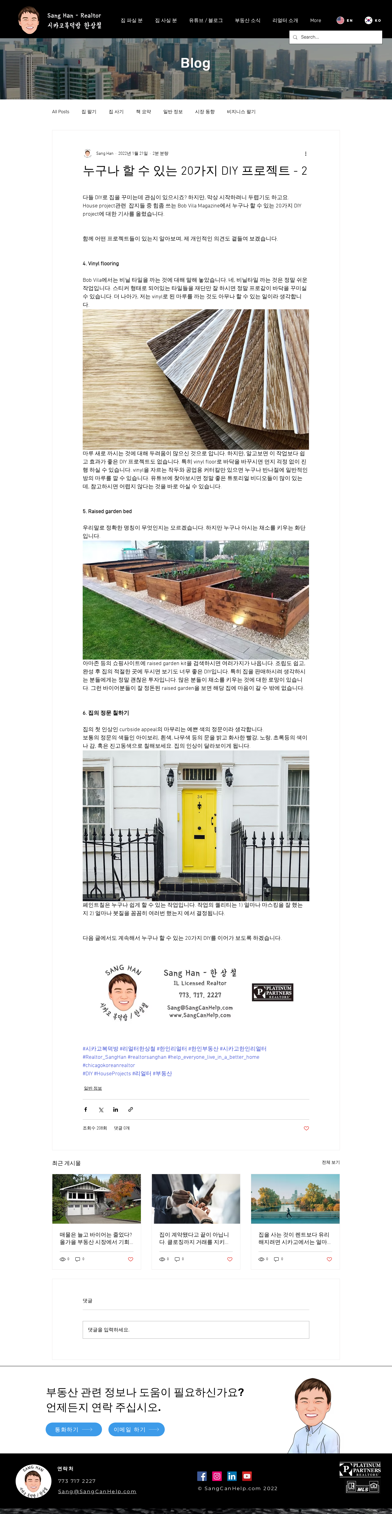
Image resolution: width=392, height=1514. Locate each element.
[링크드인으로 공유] (116, 1109)
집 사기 (116, 111)
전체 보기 (331, 1162)
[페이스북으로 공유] (86, 1109)
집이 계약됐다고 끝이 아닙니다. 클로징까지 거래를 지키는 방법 (194, 1239)
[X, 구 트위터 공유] (101, 1109)
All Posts (60, 111)
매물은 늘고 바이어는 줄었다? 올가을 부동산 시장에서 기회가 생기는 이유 (96, 1239)
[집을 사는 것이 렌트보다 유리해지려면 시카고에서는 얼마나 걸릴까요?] (295, 1199)
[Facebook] (202, 1476)
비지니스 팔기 (241, 111)
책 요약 (143, 111)
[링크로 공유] (131, 1109)
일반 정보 (173, 111)
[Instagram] (217, 1476)
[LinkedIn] (232, 1476)
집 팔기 (88, 111)
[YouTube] (247, 1476)
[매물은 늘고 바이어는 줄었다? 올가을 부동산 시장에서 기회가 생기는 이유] (96, 1199)
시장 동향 (205, 111)
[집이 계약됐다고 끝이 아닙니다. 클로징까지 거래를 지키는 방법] (196, 1199)
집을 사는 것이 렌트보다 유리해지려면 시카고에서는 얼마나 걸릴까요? (294, 1239)
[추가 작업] (305, 153)
